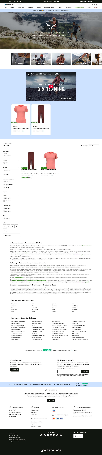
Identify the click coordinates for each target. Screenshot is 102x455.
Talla (4, 222)
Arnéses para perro (76, 327)
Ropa (6, 7)
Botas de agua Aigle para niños (59, 325)
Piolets (33, 325)
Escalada (39, 7)
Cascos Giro (75, 323)
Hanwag (74, 307)
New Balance (75, 305)
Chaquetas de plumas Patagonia (80, 339)
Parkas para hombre (16, 329)
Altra (33, 303)
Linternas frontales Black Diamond (60, 335)
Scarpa (53, 307)
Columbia (54, 305)
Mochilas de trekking (36, 323)
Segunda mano (80, 7)
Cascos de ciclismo (36, 337)
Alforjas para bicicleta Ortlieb (79, 331)
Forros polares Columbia (57, 333)
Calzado (12, 7)
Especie (5, 160)
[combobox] (11, 170)
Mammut (54, 311)
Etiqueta (5, 192)
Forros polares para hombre (18, 331)
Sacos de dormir (15, 339)
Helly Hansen (35, 309)
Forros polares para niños (58, 323)
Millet (33, 305)
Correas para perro (76, 329)
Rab (12, 307)
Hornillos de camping (37, 321)
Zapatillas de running (37, 331)
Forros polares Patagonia (58, 327)
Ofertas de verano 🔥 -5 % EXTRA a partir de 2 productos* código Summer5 (51, 10)
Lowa (12, 311)
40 (12, 226)
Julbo (73, 303)
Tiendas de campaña (16, 333)
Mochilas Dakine (55, 339)
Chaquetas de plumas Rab (78, 325)
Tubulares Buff (75, 335)
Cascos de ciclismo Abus (78, 337)
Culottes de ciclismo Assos (78, 321)
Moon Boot (34, 307)
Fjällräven (54, 303)
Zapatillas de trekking (37, 327)
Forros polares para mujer (17, 325)
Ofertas (95, 7)
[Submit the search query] (88, 5)
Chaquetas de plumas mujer (18, 321)
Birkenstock (74, 309)
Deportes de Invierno (49, 7)
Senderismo (21, 7)
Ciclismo (60, 7)
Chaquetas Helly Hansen (58, 331)
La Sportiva (14, 309)
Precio (4, 195)
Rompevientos (7, 235)
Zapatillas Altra (75, 333)
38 (8, 226)
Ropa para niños (56, 321)
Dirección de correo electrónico (66, 368)
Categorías (6, 151)
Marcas (88, 7)
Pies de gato (34, 333)
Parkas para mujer (15, 323)
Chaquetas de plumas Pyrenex (59, 329)
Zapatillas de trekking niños (38, 335)
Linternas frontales (15, 337)
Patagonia (13, 303)
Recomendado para (8, 179)
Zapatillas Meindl (56, 337)
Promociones (7, 155)
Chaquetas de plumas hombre (18, 327)
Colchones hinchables (16, 335)
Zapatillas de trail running (38, 329)
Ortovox (13, 305)
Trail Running (30, 7)
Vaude (53, 309)
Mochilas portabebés (37, 339)
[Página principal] (4, 143)
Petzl (73, 311)
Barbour (33, 311)
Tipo (4, 215)
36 (4, 226)
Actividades (68, 7)
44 (4, 230)
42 (16, 226)
